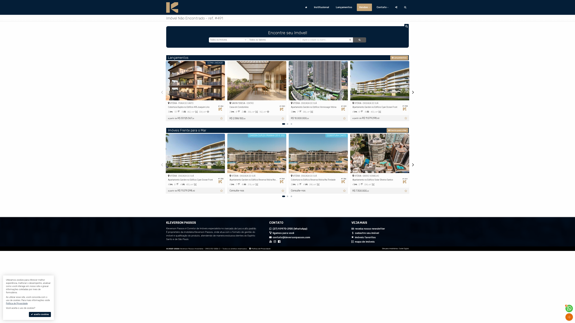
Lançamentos (344, 7)
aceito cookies (41, 314)
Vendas (363, 7)
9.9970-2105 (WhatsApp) (290, 228)
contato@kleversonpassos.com (291, 237)
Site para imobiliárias (390, 249)
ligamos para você (283, 233)
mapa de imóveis (365, 241)
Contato (382, 7)
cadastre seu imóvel (367, 233)
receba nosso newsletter (370, 228)
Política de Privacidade (260, 249)
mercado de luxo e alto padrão (240, 228)
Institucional (321, 7)
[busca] (405, 7)
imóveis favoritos (365, 237)
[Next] (412, 92)
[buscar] (359, 39)
